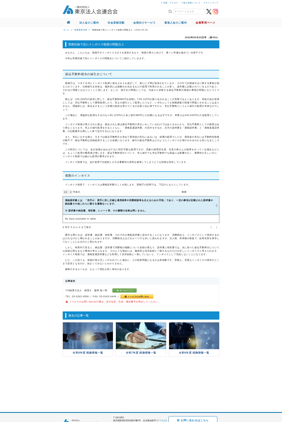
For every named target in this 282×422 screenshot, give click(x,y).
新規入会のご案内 (175, 22)
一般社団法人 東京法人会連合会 (90, 10)
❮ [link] (211, 227)
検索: (184, 192)
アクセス (161, 420)
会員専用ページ (205, 22)
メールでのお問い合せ (138, 296)
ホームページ (126, 290)
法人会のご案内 (89, 22)
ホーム (66, 30)
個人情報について (191, 3)
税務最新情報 (80, 30)
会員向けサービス (144, 22)
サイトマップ (211, 3)
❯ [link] (217, 227)
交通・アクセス (170, 3)
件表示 (76, 192)
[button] (216, 205)
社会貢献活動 (116, 22)
